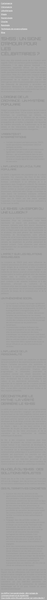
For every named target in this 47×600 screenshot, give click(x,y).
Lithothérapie (7, 10)
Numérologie (6, 18)
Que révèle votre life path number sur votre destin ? (23, 598)
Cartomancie (6, 3)
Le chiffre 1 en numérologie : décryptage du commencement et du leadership (19, 594)
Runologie (5, 25)
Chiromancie (6, 7)
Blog (3, 32)
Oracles (4, 21)
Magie (4, 14)
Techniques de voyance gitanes (14, 29)
